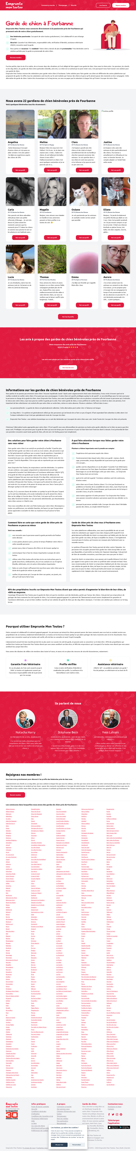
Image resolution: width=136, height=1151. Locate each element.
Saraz (108, 864)
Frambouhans (34, 1036)
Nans (82, 900)
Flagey (33, 1005)
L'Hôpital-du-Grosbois (62, 1008)
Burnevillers (9, 1010)
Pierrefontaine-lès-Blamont (88, 977)
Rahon (83, 1024)
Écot (32, 945)
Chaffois (8, 1029)
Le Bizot (58, 941)
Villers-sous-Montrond (113, 1068)
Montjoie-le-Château (86, 869)
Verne (108, 1017)
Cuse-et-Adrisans (35, 888)
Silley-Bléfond (110, 893)
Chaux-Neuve (34, 816)
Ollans (83, 924)
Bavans (8, 905)
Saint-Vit (109, 847)
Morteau (83, 886)
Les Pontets (59, 993)
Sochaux (109, 895)
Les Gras (58, 984)
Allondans (8, 833)
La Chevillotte (60, 886)
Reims (101, 1128)
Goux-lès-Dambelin (61, 811)
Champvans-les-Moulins (12, 1048)
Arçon (7, 852)
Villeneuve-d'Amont (112, 1048)
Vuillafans (109, 1080)
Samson (109, 850)
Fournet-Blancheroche (37, 1032)
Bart (7, 893)
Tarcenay (109, 919)
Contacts (111, 1109)
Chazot (33, 821)
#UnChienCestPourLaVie (40, 1128)
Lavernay (58, 929)
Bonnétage (9, 955)
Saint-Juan (109, 835)
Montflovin (84, 862)
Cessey (8, 1027)
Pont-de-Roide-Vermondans (88, 1000)
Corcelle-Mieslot (35, 847)
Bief (7, 933)
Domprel (33, 929)
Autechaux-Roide (10, 874)
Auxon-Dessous (10, 876)
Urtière (109, 950)
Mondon (83, 830)
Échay (32, 938)
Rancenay (84, 1027)
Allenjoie (8, 830)
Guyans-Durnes (60, 838)
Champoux (9, 1046)
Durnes (33, 936)
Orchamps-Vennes (86, 929)
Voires (108, 1072)
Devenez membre (15, 57)
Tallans (108, 914)
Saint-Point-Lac (111, 845)
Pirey (82, 981)
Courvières (34, 871)
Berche (8, 917)
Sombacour (110, 900)
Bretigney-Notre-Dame (12, 991)
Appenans (8, 847)
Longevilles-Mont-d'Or (62, 1039)
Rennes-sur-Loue (86, 1051)
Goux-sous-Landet (61, 816)
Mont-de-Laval (85, 847)
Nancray (83, 897)
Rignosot (83, 1058)
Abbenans (8, 814)
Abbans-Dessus (10, 811)
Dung (32, 933)
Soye (108, 907)
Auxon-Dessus (10, 878)
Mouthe (83, 888)
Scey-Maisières (110, 874)
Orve (82, 938)
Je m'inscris (103, 5)
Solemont (109, 897)
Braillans (8, 977)
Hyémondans (59, 854)
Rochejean (84, 1063)
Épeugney (34, 957)
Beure (7, 926)
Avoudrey (8, 886)
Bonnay (8, 953)
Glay (32, 1075)
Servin (108, 888)
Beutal (7, 929)
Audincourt (9, 869)
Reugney (83, 1053)
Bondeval (8, 948)
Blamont (8, 936)
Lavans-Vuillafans (61, 926)
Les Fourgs (59, 979)
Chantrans (8, 1051)
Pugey (83, 1020)
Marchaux (59, 1075)
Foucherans (34, 1024)
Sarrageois (109, 866)
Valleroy (109, 967)
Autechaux (9, 871)
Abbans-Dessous (10, 809)
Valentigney (110, 965)
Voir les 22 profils (68, 317)
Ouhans (83, 950)
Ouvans (83, 953)
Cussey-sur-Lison (35, 890)
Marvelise (58, 1077)
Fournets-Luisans (35, 1034)
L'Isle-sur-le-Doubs (61, 1017)
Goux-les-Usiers (60, 814)
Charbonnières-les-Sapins (13, 1058)
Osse (82, 941)
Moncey (83, 826)
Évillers (33, 979)
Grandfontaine (60, 826)
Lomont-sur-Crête (61, 1024)
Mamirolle (59, 1065)
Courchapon (34, 862)
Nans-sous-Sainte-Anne (87, 902)
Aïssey (7, 828)
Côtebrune (34, 854)
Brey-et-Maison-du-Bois (12, 996)
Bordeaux (100, 1126)
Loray (57, 1041)
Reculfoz (83, 1041)
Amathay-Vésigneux (11, 840)
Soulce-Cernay (110, 902)
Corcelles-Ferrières (36, 850)
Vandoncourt (110, 977)
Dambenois (34, 897)
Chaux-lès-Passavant (36, 814)
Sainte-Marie (110, 826)
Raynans (83, 1036)
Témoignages (62, 5)
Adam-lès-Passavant (11, 821)
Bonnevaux (9, 957)
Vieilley (109, 1029)
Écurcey (33, 948)
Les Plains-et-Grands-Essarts (63, 991)
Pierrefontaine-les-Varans (88, 979)
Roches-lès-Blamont (86, 1070)
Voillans (109, 1070)
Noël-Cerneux (85, 912)
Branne (8, 979)
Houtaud (58, 850)
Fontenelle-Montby (36, 1020)
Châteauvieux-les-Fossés (12, 1075)
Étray (32, 974)
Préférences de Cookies (39, 1130)
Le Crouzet (59, 945)
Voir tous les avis (68, 367)
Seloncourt (110, 878)
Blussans (8, 943)
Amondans (9, 842)
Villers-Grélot (110, 1056)
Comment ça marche (48, 5)
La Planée (58, 907)
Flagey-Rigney (35, 1008)
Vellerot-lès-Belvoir (112, 998)
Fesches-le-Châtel (36, 998)
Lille (87, 1128)
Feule (32, 1003)
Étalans (33, 962)
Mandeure (59, 1072)
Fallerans (33, 989)
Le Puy (58, 957)
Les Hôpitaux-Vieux (61, 989)
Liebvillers (59, 1012)
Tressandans (110, 943)
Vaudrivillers (110, 986)
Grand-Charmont (60, 818)
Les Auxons (59, 965)
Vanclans (109, 974)
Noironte (83, 917)
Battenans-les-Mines (11, 897)
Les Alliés (58, 962)
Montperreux (85, 876)
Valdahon (109, 960)
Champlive (8, 1044)
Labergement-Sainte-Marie (63, 874)
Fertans (33, 996)
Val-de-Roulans (111, 962)
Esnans (33, 960)
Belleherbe (9, 909)
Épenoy (33, 955)
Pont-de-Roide (85, 998)
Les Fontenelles (60, 977)
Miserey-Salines (85, 823)
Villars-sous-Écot (111, 1044)
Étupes (33, 977)
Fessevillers (34, 1000)
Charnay (8, 1065)
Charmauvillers (10, 1060)
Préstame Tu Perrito (95, 1140)
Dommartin (34, 924)
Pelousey (83, 967)
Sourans (109, 905)
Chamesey (8, 1036)
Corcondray (34, 852)
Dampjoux (34, 907)
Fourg (32, 1029)
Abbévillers (9, 816)
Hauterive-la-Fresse (61, 845)
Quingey (83, 1022)
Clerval (33, 840)
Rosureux (84, 1087)
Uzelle (108, 953)
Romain (83, 1075)
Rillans (83, 1060)
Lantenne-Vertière (61, 902)
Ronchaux (84, 1077)
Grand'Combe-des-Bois (62, 823)
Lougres (58, 1044)
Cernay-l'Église (10, 1024)
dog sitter (98, 1106)
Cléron (33, 838)
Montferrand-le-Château (88, 859)
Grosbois (58, 833)
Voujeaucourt (110, 1077)
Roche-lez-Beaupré (86, 1068)
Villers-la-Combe (111, 1058)
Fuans (32, 1048)
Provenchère (84, 1015)
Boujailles (8, 965)
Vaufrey (109, 989)
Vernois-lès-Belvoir (112, 1022)
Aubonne (8, 864)
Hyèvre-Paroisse (60, 859)
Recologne (84, 1039)
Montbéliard (84, 840)
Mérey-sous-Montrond (87, 809)
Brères (8, 986)
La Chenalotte (60, 883)
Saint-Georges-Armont (113, 830)
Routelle (109, 816)
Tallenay (109, 917)
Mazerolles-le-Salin (61, 1082)
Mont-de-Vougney (86, 850)
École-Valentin (35, 943)
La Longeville (59, 895)
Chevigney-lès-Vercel (37, 828)
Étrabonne (34, 969)
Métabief (83, 821)
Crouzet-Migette (35, 878)
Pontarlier (84, 996)
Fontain (33, 1015)
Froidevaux (34, 1046)
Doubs (33, 931)
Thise (108, 924)
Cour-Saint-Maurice (36, 864)
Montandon (84, 838)
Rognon (83, 1072)
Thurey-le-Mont (111, 931)
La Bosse (58, 876)
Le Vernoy (59, 1003)
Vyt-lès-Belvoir (111, 1084)
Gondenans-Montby (36, 1082)
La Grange (59, 890)
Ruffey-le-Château (111, 818)
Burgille (8, 1008)
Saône (108, 862)
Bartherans (9, 895)
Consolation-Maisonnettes (38, 845)
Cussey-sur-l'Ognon (36, 893)
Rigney (83, 1056)
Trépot (108, 941)
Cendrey (8, 1022)
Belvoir (8, 914)
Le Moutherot (60, 955)
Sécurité (73, 5)
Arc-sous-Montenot (11, 857)
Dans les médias (62, 1118)
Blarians (8, 938)
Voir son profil (20, 170)
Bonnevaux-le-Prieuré (12, 960)
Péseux (83, 969)
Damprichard (34, 909)
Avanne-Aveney (10, 881)
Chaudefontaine (35, 809)
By (6, 1015)
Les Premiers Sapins (61, 996)
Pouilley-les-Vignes (86, 1008)
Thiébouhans (110, 921)
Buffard (8, 1000)
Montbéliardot (85, 842)
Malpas (58, 1063)
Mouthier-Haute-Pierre (87, 890)
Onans (83, 926)
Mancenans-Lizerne (61, 1070)
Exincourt (33, 981)
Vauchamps (110, 979)
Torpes (108, 933)
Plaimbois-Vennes (86, 989)
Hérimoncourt (60, 847)
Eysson (33, 984)
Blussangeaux (9, 941)
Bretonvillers (9, 993)
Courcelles (34, 857)
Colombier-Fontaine (36, 842)
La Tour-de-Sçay (60, 919)
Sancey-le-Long (111, 857)
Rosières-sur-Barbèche (87, 1084)
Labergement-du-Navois (62, 871)
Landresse (59, 900)
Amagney (8, 835)
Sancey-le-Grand (111, 854)
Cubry (32, 883)
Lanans (58, 897)
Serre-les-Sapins (111, 886)
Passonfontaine (85, 965)
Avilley (7, 883)
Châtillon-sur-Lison (11, 1084)
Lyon (99, 1123)
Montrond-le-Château (87, 878)
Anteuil (8, 845)
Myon (82, 893)
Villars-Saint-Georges (112, 1039)
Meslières (84, 816)
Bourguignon (9, 967)
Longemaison (59, 1029)
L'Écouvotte (59, 943)
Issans (57, 864)
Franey (33, 1039)
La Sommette (59, 917)
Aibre (7, 826)
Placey (83, 984)
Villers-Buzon (110, 1051)
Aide (33, 1121)
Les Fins (58, 974)
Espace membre (121, 5)
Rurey (108, 821)
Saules (108, 869)
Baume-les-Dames (11, 902)
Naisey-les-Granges (86, 895)
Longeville (59, 1036)
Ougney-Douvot (85, 948)
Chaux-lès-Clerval (35, 811)
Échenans (33, 941)
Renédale (84, 1048)
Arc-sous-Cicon (10, 854)
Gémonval (33, 1053)
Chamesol (8, 1039)
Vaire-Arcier (110, 955)
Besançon (8, 921)
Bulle (7, 1005)
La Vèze (58, 931)
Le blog (34, 1123)
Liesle (57, 1015)
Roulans (109, 814)
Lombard (58, 1022)
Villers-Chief (110, 1053)
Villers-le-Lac (110, 1060)
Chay (32, 818)
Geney (33, 1058)
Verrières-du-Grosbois (112, 1027)
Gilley (32, 1070)
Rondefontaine (85, 1080)
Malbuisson (59, 1060)
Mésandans (84, 814)
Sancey (108, 852)
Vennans (109, 1008)
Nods (82, 909)
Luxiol (57, 1046)
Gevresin (33, 1068)
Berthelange (9, 919)
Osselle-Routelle (85, 945)
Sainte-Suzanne (111, 828)
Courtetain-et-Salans (36, 869)
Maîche (58, 1051)
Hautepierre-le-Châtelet (62, 842)
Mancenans (59, 1068)
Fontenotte (34, 1022)
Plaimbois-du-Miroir (86, 986)
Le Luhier (58, 950)
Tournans (109, 938)
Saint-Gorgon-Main (112, 833)
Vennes (109, 1010)
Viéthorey (109, 1032)
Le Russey (59, 960)
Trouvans (109, 948)
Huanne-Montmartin (61, 852)
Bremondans (9, 984)
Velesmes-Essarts (111, 996)
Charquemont (9, 1068)
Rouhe (108, 811)
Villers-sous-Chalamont (113, 1065)
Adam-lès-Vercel (10, 823)
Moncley (83, 828)
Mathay (58, 1080)
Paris (95, 1123)
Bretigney (8, 989)
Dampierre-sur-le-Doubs (37, 905)
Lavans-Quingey (60, 924)
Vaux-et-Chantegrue (112, 991)
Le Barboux (59, 936)
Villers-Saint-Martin (112, 1063)
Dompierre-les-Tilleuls (37, 926)
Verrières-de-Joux (111, 1024)
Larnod (58, 914)
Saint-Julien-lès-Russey (113, 840)
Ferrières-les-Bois (36, 993)
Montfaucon (84, 857)
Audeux (8, 866)
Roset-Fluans (84, 1082)
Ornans (83, 933)
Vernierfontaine (111, 1020)
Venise (108, 1005)
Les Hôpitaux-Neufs (61, 986)
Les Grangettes (60, 981)
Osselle (83, 943)
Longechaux (59, 1027)
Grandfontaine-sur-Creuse (63, 828)
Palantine (83, 957)
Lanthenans (59, 905)
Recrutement (61, 1123)
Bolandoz (8, 945)
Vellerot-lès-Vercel (112, 1000)
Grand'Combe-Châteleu (62, 821)
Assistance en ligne (114, 1106)
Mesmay (83, 818)
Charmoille (9, 1063)
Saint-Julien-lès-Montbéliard (114, 838)
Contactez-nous (42, 1148)
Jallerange (59, 866)
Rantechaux (84, 1034)
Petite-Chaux (84, 974)
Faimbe (33, 986)
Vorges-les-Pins (111, 1075)
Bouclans (8, 962)
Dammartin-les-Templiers (38, 900)
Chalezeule (9, 1034)
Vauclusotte (110, 984)
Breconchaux (9, 981)
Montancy (84, 835)
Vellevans (109, 1003)
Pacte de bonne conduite (40, 1106)
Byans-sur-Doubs (10, 1017)
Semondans (110, 881)
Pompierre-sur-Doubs (87, 993)
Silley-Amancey (111, 890)
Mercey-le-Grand (60, 1087)
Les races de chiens (38, 1126)
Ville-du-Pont (110, 1046)
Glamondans (34, 1072)
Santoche (109, 859)
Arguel (8, 859)
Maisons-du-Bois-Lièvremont (64, 1053)
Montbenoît (84, 845)
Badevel (8, 888)
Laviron (58, 933)
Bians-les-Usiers (10, 931)
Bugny (7, 1003)
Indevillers (59, 862)
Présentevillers (85, 1012)
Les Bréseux (59, 967)
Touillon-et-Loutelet (112, 936)
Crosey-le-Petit (35, 876)
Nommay (83, 919)
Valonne (109, 969)
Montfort (83, 864)
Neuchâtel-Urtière (86, 907)
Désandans (34, 917)
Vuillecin (109, 1082)
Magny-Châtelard (61, 1048)
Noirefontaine (85, 914)
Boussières (9, 972)
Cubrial (33, 881)
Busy (7, 1012)
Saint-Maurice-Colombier (113, 842)
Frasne (33, 1044)
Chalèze (8, 1032)
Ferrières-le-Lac (35, 991)
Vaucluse (109, 981)
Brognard (8, 998)
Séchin (108, 876)
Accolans (8, 818)
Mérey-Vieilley (85, 811)
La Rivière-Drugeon (61, 912)
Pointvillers (84, 991)
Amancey (8, 838)
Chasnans (8, 1070)
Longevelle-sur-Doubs (62, 1034)
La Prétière (59, 909)
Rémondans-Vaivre (86, 1044)
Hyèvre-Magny (60, 857)
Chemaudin (34, 823)
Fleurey (33, 1012)
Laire (57, 893)
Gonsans (33, 1084)
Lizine (57, 1020)
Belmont (8, 912)
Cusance (33, 886)
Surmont (109, 909)
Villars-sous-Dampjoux (112, 1041)
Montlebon (84, 871)
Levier (58, 1005)
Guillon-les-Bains (60, 835)
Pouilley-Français (85, 1005)
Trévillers (109, 945)
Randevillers (84, 1029)
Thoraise (109, 926)
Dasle (32, 914)
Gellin (32, 1051)
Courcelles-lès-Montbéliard (38, 859)
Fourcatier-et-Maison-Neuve (38, 1027)
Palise (82, 960)
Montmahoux (85, 874)
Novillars (83, 921)
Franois (33, 1041)
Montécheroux (85, 852)
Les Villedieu (59, 1000)
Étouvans (33, 967)
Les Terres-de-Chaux (61, 998)
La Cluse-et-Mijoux (61, 888)
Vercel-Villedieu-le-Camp (113, 1012)
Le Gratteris (59, 948)
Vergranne (109, 1015)
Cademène (9, 1020)
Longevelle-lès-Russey (62, 1032)
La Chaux (58, 881)
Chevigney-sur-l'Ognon (37, 830)
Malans (58, 1056)
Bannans (8, 890)
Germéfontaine (35, 1063)
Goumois (58, 809)
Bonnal (8, 950)
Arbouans (8, 850)
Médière (58, 1084)
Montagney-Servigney (87, 833)
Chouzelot (34, 835)
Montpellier (94, 1128)
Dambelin (33, 895)
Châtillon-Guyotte (11, 1080)
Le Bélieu (58, 938)
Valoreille (109, 972)
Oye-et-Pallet (85, 955)
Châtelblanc (9, 1077)
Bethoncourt (9, 924)
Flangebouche (35, 1010)
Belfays (8, 907)
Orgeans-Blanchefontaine (88, 931)
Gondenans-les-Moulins (37, 1080)
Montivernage (85, 866)
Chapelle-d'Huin (10, 1056)
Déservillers (34, 919)
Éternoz (33, 965)
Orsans (83, 936)
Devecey (33, 921)
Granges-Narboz (60, 830)
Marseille (93, 1126)
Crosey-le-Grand (35, 874)
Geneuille (33, 1056)
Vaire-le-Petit (110, 957)
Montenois (84, 854)
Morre (83, 883)
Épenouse (33, 953)
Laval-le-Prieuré (60, 921)
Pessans (83, 972)
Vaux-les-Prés (110, 993)
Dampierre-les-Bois (36, 902)
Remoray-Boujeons (86, 1046)
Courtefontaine (35, 866)
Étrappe (33, 972)
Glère (32, 1077)
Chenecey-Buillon (36, 826)
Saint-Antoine (110, 823)
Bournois (8, 969)
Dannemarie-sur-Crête (37, 912)
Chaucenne (9, 1087)
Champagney (9, 1041)
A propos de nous (29, 1148)
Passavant (84, 962)
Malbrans (58, 1058)
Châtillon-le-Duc (10, 1082)
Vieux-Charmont (111, 1034)
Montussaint (84, 881)
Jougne (58, 869)
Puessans (83, 1017)
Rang (82, 1032)
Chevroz (33, 833)
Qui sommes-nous (63, 1109)
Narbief (83, 905)
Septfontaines (110, 883)
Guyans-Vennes (60, 840)
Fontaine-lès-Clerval (36, 1017)
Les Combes (59, 969)
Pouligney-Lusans (86, 1010)
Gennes (33, 1060)
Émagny (33, 950)
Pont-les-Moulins (85, 1003)
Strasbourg (92, 1130)
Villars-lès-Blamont (112, 1036)
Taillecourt (109, 912)
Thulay (108, 929)
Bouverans (9, 974)
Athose (8, 862)
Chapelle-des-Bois (11, 1053)
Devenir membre (15, 795)
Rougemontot (110, 809)
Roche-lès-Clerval (86, 1065)
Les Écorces (59, 972)
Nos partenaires (62, 1121)
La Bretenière (60, 878)
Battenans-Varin (10, 900)
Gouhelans (34, 1087)
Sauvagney (109, 871)
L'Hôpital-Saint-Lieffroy (62, 1010)
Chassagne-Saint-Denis (12, 1072)
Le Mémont (59, 953)
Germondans (34, 1065)
